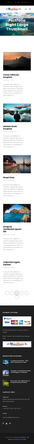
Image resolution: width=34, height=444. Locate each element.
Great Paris (8, 177)
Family (5, 131)
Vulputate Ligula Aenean (11, 263)
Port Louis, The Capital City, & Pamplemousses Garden (20, 381)
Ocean (13, 234)
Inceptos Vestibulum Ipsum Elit (12, 229)
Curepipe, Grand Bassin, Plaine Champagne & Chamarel (21, 371)
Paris (4, 180)
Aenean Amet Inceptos (10, 127)
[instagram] (11, 2)
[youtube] (9, 2)
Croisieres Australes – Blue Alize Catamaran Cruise (19, 361)
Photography (12, 131)
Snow (12, 267)
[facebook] (6, 2)
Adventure (6, 80)
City (12, 80)
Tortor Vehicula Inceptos (11, 76)
